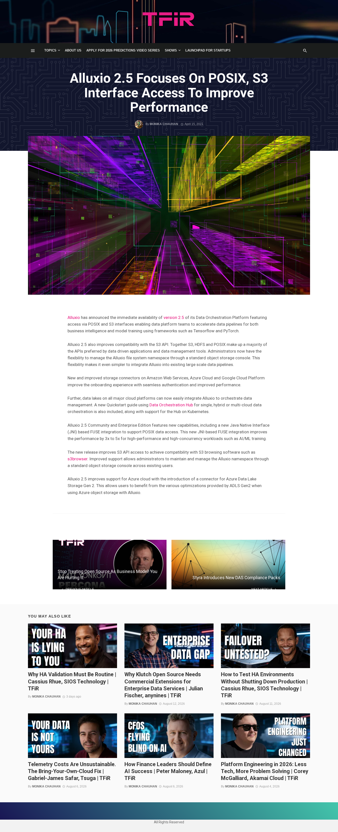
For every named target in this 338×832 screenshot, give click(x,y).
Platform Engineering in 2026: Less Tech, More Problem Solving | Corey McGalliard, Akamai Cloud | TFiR (264, 771)
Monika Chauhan (164, 124)
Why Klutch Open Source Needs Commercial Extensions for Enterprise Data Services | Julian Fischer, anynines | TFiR (163, 685)
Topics (50, 50)
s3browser (77, 458)
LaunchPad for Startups (208, 50)
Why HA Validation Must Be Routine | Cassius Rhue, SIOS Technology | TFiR (72, 681)
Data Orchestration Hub (171, 404)
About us (73, 50)
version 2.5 (174, 317)
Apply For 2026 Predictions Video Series (123, 50)
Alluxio (74, 317)
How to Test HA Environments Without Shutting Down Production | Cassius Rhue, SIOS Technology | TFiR (264, 685)
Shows (171, 50)
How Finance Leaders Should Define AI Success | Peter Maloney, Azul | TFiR (168, 771)
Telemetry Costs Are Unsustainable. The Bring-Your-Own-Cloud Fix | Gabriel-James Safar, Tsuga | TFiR (72, 771)
